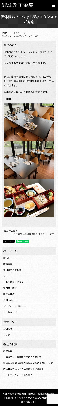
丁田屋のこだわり (12, 270)
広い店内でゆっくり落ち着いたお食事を (23, 369)
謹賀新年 (7, 351)
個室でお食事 (11, 230)
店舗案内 (7, 264)
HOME (4, 33)
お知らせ (17, 33)
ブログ (6, 334)
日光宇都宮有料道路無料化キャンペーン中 (32, 233)
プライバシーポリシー (14, 306)
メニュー (7, 276)
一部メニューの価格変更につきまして (22, 357)
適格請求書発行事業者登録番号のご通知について (28, 363)
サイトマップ (10, 312)
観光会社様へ (10, 294)
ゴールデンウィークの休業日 (18, 375)
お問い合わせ (10, 300)
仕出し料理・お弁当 (13, 282)
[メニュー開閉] (53, 5)
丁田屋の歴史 (10, 288)
